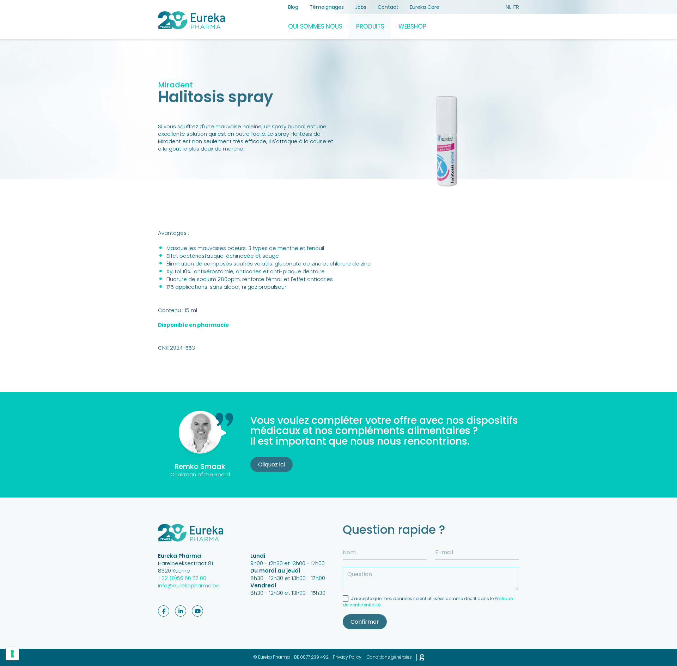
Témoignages (327, 7)
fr (516, 7)
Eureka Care (424, 7)
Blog (293, 7)
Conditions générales (389, 657)
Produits (370, 26)
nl (508, 7)
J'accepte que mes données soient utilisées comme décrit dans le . (428, 601)
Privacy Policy (347, 657)
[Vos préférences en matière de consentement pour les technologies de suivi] (12, 653)
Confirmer (364, 622)
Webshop (412, 26)
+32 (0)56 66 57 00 (182, 578)
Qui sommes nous (315, 26)
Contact (388, 7)
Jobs (360, 7)
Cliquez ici (271, 464)
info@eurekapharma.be (189, 585)
